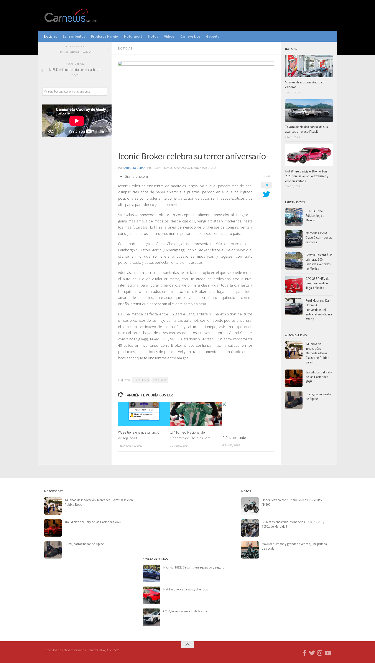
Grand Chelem (141, 379)
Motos (153, 36)
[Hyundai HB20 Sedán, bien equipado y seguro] (151, 573)
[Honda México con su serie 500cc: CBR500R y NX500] (250, 506)
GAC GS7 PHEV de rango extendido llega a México (317, 283)
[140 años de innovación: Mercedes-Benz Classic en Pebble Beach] (294, 350)
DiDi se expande (234, 437)
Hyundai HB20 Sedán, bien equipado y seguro (193, 567)
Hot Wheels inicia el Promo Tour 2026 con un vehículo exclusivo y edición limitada (306, 176)
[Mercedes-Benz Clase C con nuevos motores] (294, 239)
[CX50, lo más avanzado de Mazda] (151, 617)
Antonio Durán (134, 168)
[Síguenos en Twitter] (312, 653)
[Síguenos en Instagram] (320, 653)
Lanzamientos (74, 36)
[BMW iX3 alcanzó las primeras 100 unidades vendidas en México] (294, 261)
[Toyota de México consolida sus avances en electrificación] (309, 110)
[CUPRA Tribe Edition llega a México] (294, 217)
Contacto (113, 650)
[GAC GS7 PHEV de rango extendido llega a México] (294, 284)
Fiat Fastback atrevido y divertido (185, 589)
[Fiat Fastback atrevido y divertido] (151, 595)
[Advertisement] (74, 212)
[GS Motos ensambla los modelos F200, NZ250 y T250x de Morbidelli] (250, 528)
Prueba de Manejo (104, 36)
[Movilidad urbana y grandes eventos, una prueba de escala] (250, 550)
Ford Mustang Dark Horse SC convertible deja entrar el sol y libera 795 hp (319, 309)
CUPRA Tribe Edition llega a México (315, 215)
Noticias (50, 36)
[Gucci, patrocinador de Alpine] (294, 400)
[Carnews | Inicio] (71, 15)
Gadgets (212, 36)
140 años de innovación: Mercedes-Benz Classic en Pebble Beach (317, 353)
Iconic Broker (160, 379)
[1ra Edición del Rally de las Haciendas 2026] (294, 378)
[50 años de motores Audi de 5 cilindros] (309, 66)
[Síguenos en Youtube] (328, 653)
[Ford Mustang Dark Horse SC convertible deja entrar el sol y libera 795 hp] (294, 306)
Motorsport (133, 36)
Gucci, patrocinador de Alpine (84, 544)
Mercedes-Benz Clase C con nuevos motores (319, 237)
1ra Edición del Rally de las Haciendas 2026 (319, 376)
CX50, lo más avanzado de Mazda (185, 611)
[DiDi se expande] (248, 416)
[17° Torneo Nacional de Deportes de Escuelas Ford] (196, 414)
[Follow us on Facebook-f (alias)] (304, 653)
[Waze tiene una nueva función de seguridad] (144, 414)
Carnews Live (190, 36)
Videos (169, 36)
